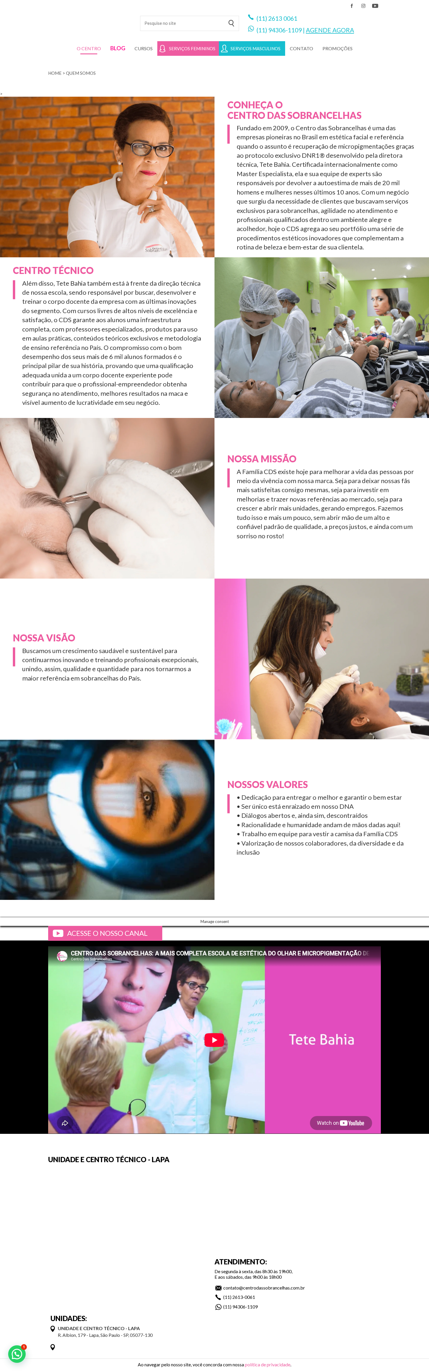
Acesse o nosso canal (107, 933)
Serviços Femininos (192, 48)
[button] (17, 1354)
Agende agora (330, 30)
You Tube (375, 5)
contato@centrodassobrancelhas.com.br (264, 1287)
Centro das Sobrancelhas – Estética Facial (89, 20)
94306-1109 (285, 30)
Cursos (144, 48)
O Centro (89, 48)
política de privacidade (267, 1364)
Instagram (363, 5)
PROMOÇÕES (337, 48)
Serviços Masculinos (255, 48)
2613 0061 (282, 18)
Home (55, 73)
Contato (301, 48)
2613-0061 (243, 1297)
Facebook (351, 5)
